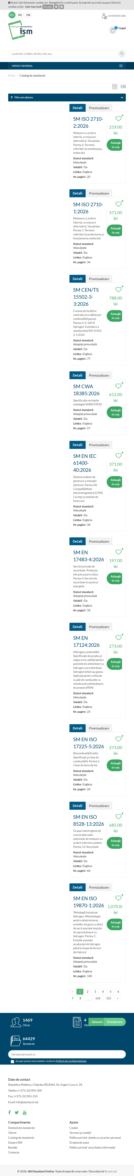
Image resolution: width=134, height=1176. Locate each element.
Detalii (77, 108)
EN (28, 15)
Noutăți (12, 1147)
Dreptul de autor (79, 1142)
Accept (48, 7)
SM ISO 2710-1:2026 (88, 207)
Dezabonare (115, 1022)
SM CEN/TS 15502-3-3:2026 (86, 297)
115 (108, 998)
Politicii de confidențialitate (71, 1060)
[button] (117, 28)
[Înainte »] (118, 998)
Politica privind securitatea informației (92, 1147)
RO (12, 15)
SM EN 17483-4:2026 (88, 555)
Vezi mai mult (33, 7)
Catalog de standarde (21, 1137)
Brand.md (111, 1171)
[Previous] (72, 992)
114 (97, 998)
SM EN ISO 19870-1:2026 (88, 901)
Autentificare (117, 15)
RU (20, 15)
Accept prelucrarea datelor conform (50, 1060)
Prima (11, 75)
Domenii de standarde (21, 1128)
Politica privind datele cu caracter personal (95, 1137)
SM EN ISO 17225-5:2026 (88, 742)
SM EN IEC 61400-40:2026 (85, 463)
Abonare (97, 1022)
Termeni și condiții (80, 1132)
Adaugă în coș (116, 145)
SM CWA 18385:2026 (86, 389)
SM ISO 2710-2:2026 (88, 122)
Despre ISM (15, 1142)
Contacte (13, 1152)
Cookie (73, 1128)
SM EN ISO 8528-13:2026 (88, 820)
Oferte (12, 1132)
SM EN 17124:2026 (86, 641)
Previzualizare (99, 108)
